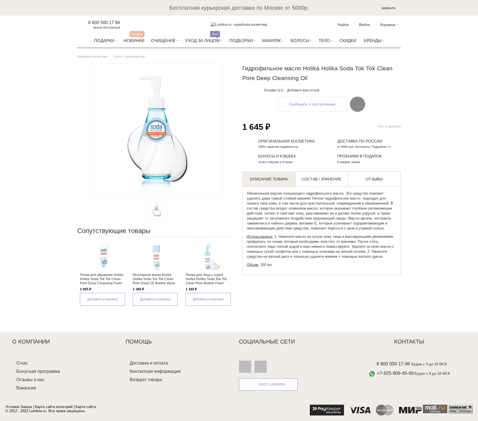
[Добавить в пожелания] (357, 104)
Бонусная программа (38, 371)
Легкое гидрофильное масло (336, 198)
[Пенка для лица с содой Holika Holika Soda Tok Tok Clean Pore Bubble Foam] (209, 256)
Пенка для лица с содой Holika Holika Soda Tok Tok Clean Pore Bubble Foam (206, 279)
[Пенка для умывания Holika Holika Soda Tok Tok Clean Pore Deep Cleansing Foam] (103, 256)
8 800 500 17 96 (104, 22)
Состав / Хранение (321, 179)
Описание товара (269, 179)
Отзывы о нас (30, 379)
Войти (364, 24)
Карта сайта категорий (53, 407)
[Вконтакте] (245, 367)
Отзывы (374, 179)
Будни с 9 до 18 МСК (429, 364)
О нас (22, 363)
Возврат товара (146, 379)
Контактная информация (155, 371)
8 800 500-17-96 (393, 363)
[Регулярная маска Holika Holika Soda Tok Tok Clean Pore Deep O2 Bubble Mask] (156, 256)
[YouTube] (260, 367)
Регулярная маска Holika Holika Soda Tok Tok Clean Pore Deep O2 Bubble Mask (154, 279)
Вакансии (26, 388)
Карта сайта (86, 407)
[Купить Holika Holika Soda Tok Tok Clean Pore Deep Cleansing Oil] (156, 208)
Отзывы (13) (273, 90)
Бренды (372, 40)
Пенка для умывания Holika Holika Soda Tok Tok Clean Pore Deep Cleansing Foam (101, 279)
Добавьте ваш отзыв (303, 90)
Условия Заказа (19, 407)
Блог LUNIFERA (272, 384)
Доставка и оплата (149, 363)
